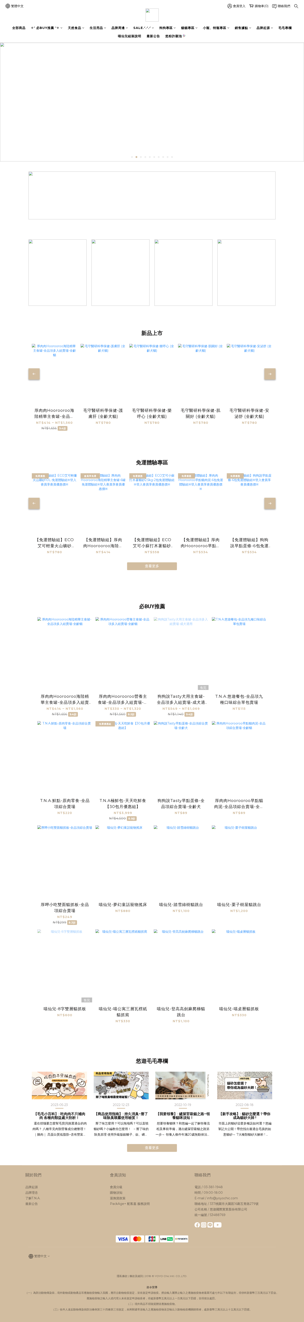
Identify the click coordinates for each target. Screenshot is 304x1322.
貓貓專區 (188, 28)
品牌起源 (263, 28)
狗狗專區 (166, 28)
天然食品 (74, 28)
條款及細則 (136, 1276)
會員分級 (116, 1187)
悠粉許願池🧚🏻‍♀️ (175, 36)
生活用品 (96, 28)
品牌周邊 (118, 28)
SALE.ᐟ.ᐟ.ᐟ (142, 28)
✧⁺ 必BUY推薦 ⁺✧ (45, 28)
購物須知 (116, 1193)
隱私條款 (122, 1276)
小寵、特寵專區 (214, 28)
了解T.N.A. (32, 1198)
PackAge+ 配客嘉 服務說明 (130, 1204)
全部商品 (19, 28)
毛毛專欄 (285, 28)
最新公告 (153, 36)
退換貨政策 (118, 1198)
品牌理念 (31, 1193)
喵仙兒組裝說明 (129, 36)
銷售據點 (241, 28)
